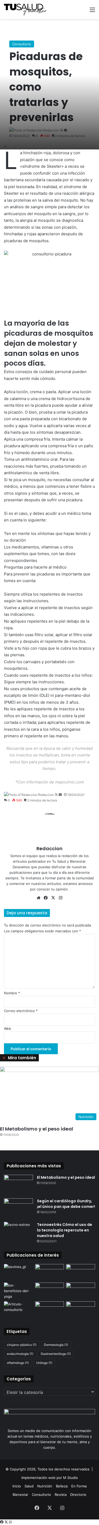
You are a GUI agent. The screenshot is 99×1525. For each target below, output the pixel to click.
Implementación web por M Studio (49, 1477)
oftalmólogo (18, 1363)
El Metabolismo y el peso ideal (36, 1128)
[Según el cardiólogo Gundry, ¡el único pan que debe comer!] (18, 1208)
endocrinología (20, 1354)
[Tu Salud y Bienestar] (25, 9)
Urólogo (44, 1363)
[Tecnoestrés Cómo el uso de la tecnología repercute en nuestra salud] (18, 1232)
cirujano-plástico (21, 1345)
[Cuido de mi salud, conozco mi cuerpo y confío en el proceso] (18, 1309)
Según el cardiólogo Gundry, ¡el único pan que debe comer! (66, 1203)
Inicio (16, 1486)
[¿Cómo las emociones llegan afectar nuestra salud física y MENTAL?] (80, 1309)
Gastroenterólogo (56, 1354)
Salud (29, 1486)
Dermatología (56, 1345)
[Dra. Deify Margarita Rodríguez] (80, 1272)
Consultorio (21, 44)
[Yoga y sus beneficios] (18, 1291)
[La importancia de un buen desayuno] (49, 1291)
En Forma (79, 1486)
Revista (61, 1494)
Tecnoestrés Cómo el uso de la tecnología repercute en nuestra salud (64, 1230)
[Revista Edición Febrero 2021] (49, 1309)
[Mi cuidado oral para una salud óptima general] (49, 1272)
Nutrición (44, 1486)
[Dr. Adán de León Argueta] (80, 1291)
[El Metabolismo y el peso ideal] (18, 1185)
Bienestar (20, 1494)
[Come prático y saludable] (18, 1272)
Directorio (78, 1494)
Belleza (62, 1486)
